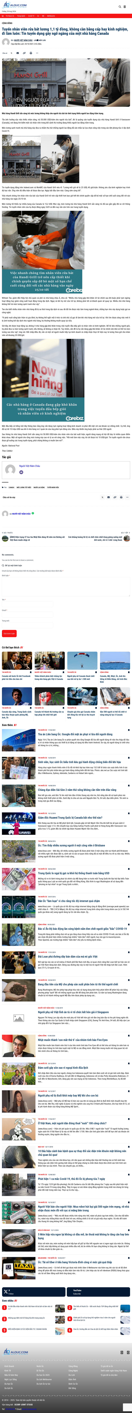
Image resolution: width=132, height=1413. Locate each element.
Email (4, 610)
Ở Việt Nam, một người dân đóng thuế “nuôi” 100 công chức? (72, 1123)
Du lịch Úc (9, 1388)
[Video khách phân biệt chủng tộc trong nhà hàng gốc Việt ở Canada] (50, 661)
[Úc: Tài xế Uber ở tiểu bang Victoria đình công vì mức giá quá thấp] (18, 1268)
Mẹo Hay (41, 1147)
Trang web (5, 621)
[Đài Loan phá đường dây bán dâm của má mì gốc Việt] (18, 962)
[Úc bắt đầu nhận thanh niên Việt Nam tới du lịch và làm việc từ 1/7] (60, 1308)
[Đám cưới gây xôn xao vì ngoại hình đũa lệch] (18, 1073)
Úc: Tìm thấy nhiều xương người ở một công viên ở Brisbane (71, 845)
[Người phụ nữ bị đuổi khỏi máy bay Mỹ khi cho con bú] (18, 1101)
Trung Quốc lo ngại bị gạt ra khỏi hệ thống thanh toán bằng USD (73, 873)
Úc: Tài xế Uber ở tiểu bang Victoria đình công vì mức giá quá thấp (75, 1262)
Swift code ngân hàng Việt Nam (114, 1370)
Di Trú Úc (40, 1370)
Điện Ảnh (72, 1379)
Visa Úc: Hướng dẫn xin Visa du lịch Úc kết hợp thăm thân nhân (95, 1329)
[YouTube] (98, 1292)
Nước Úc (40, 1366)
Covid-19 (31, 16)
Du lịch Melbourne (44, 1379)
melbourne (51, 16)
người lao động (39, 487)
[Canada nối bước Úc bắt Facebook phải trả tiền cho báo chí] (17, 661)
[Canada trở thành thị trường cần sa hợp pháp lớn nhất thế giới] (50, 696)
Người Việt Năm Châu (23, 40)
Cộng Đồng (7, 23)
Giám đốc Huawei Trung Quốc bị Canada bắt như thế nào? (70, 817)
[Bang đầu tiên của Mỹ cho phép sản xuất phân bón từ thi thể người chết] (18, 990)
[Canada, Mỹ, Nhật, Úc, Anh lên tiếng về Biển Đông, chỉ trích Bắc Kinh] (115, 661)
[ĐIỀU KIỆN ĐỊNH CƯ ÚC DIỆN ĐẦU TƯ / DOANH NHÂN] (60, 1331)
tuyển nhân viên (53, 487)
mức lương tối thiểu (24, 487)
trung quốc (21, 16)
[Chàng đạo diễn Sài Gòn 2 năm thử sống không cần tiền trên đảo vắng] (18, 796)
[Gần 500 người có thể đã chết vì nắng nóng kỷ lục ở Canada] (115, 696)
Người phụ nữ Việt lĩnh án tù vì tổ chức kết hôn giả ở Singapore (73, 1012)
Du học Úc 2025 (43, 1375)
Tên (4, 600)
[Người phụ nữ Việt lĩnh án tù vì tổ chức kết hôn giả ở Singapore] (18, 1018)
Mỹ (43, 16)
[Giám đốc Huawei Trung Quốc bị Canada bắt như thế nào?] (18, 823)
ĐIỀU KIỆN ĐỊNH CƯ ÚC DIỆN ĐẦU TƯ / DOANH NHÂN (27, 1329)
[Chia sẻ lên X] (11, 53)
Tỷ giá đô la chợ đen (109, 1375)
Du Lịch (72, 1375)
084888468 (10, 1409)
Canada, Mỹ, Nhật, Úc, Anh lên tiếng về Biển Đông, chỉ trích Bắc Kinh (113, 679)
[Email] (17, 53)
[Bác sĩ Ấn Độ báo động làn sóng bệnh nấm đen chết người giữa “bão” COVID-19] (18, 935)
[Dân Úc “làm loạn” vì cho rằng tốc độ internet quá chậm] (18, 907)
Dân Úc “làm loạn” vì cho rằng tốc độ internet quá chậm (69, 901)
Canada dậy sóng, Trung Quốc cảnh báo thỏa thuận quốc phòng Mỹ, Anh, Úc (16, 715)
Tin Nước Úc (6, 672)
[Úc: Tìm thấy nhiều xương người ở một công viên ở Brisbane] (18, 851)
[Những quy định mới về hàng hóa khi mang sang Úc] (60, 1320)
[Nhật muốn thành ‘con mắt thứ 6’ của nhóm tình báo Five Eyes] (18, 1046)
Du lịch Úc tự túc (43, 1384)
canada (11, 487)
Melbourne (42, 1258)
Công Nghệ (73, 1370)
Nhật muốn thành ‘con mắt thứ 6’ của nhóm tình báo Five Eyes (73, 1040)
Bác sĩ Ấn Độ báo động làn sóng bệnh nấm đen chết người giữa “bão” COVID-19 (82, 928)
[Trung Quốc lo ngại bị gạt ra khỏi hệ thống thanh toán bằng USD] (18, 879)
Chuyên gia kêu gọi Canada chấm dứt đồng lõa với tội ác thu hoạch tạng (81, 715)
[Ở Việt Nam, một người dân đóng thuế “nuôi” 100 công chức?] (18, 1129)
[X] (33, 1292)
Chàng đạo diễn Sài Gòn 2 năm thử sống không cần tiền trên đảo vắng (77, 789)
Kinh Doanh (9, 1366)
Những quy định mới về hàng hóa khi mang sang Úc (26, 1318)
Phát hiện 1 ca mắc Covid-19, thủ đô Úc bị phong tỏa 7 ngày (71, 1178)
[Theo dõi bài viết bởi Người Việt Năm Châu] (6, 42)
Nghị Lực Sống (11, 1379)
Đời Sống (72, 1388)
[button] (24, 53)
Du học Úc (9, 1384)
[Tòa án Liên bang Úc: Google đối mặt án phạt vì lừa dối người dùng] (18, 740)
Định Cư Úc (73, 1384)
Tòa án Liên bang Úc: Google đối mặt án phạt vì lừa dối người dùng (75, 734)
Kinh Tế (8, 1370)
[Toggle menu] (129, 4)
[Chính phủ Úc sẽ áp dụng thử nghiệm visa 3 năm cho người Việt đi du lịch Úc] (125, 1320)
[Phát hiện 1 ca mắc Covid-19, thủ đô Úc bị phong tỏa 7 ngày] (18, 1185)
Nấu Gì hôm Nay (44, 1230)
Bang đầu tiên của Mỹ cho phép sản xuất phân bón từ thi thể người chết (78, 984)
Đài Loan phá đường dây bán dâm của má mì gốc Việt (67, 956)
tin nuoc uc (10, 16)
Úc (38, 16)
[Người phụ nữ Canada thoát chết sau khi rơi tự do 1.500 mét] (82, 661)
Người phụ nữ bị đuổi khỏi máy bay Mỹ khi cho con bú (68, 1095)
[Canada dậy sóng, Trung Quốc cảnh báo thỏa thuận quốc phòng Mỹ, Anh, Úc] (17, 696)
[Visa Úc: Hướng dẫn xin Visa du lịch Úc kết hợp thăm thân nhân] (125, 1331)
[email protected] (29, 1409)
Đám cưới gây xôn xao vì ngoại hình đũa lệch (63, 1067)
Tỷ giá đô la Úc (107, 1366)
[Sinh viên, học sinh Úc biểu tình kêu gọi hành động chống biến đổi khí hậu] (18, 768)
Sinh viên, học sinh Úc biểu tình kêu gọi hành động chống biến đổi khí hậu (79, 762)
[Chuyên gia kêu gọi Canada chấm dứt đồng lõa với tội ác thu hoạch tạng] (82, 696)
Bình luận (6, 575)
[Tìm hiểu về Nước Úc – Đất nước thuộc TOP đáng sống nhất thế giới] (125, 1308)
